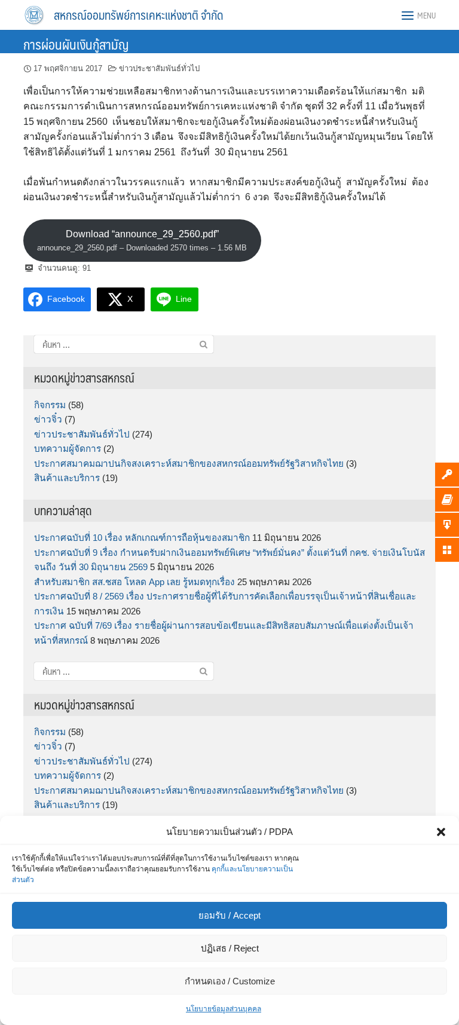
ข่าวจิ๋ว (48, 419)
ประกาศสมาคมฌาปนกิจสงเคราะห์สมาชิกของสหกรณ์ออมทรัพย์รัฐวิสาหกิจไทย (189, 463)
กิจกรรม (50, 405)
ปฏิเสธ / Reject (230, 948)
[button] (441, 832)
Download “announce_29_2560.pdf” (142, 240)
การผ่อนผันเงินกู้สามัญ (75, 44)
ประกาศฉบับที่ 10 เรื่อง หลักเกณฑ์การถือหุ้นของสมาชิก (142, 538)
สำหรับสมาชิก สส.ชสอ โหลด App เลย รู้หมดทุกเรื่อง (134, 582)
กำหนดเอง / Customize (230, 981)
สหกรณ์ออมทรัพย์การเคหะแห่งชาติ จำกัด (139, 15)
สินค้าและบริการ (67, 478)
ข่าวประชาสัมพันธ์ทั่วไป (159, 68)
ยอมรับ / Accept (229, 915)
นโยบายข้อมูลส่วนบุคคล (223, 1009)
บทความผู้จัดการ (67, 448)
